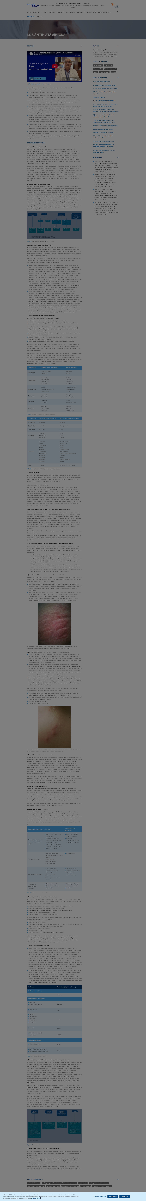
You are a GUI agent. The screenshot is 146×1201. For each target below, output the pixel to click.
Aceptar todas (124, 1196)
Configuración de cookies (100, 1196)
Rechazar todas (113, 1196)
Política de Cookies (35, 1198)
